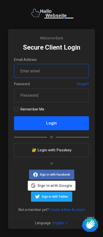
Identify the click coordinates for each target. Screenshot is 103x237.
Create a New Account (67, 210)
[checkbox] (16, 109)
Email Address (25, 60)
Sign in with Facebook (55, 174)
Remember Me (32, 109)
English (59, 223)
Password (22, 84)
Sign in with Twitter (55, 196)
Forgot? (83, 84)
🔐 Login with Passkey (51, 150)
